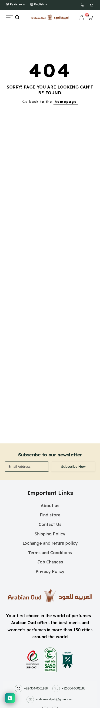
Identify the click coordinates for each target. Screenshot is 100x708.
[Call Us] (82, 5)
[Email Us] (91, 5)
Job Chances (50, 562)
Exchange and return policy (50, 543)
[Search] (17, 17)
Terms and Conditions (50, 552)
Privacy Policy (50, 571)
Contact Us (50, 524)
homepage (66, 102)
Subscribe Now (73, 467)
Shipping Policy (50, 534)
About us (50, 505)
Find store (50, 515)
